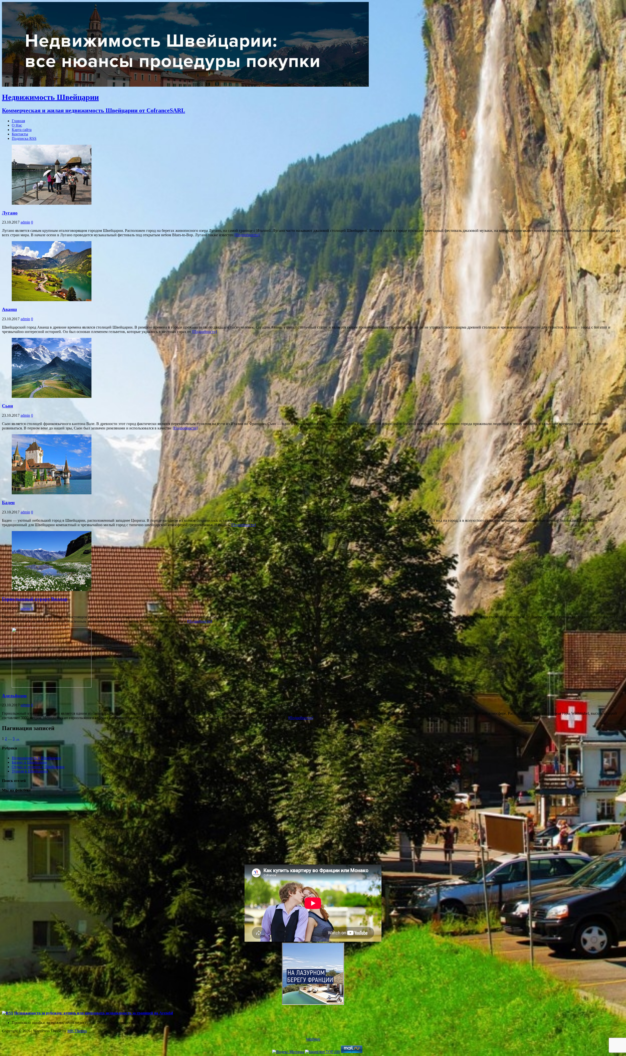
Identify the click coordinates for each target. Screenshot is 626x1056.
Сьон (7, 405)
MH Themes (77, 1031)
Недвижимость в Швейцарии (36, 758)
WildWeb (313, 1039)
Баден (8, 502)
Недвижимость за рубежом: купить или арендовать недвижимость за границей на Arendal (93, 1013)
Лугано (10, 212)
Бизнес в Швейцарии (29, 762)
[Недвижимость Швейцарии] (185, 85)
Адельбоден (14, 695)
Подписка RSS (24, 138)
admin (25, 222)
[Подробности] (247, 235)
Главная (18, 121)
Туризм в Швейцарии (30, 771)
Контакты (20, 134)
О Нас (17, 125)
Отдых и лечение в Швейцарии (38, 767)
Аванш (9, 309)
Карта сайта (22, 130)
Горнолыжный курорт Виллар (34, 599)
